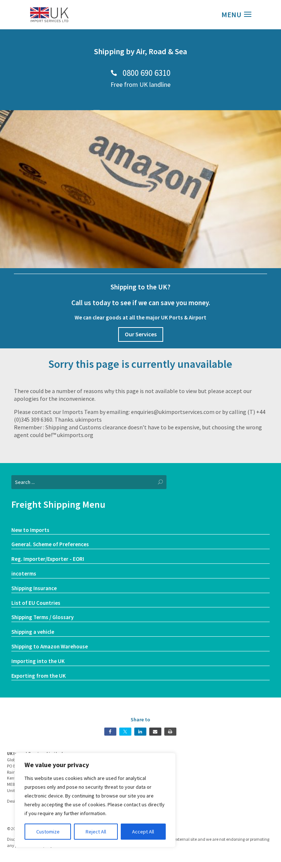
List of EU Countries (35, 602)
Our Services (141, 334)
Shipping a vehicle (32, 631)
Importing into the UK (38, 661)
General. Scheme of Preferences (50, 544)
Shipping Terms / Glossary (42, 617)
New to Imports (30, 529)
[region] (95, 800)
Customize (48, 831)
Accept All (143, 831)
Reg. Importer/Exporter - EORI (47, 558)
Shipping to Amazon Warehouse (49, 646)
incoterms (23, 573)
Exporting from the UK (38, 675)
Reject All (96, 831)
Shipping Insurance (34, 588)
